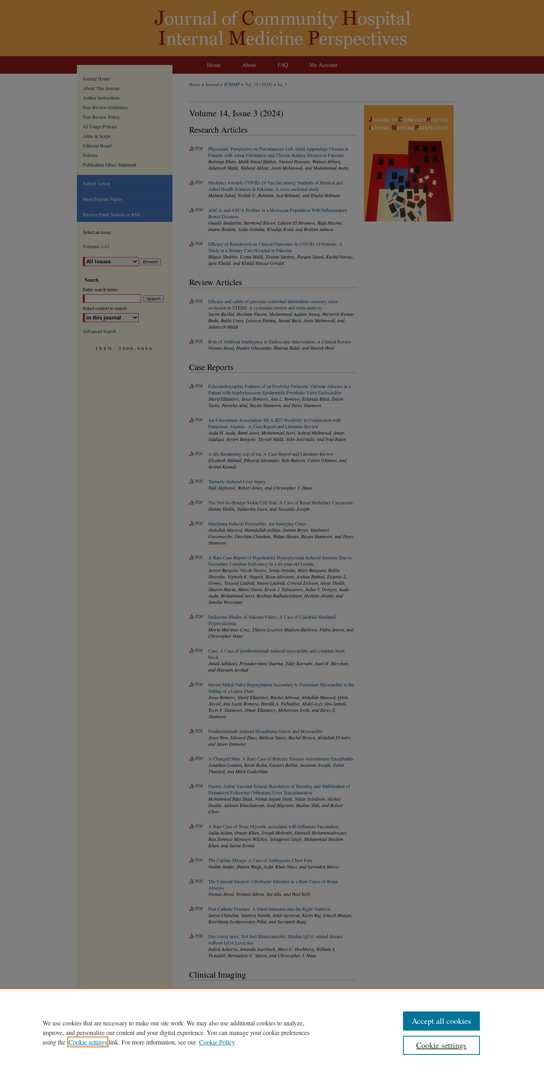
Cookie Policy (217, 1042)
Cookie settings (87, 1042)
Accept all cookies (441, 1020)
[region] (272, 1032)
